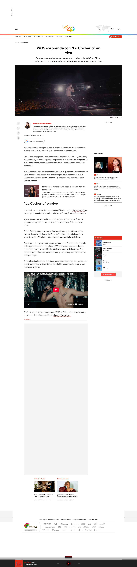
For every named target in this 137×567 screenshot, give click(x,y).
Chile (112, 29)
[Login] (119, 28)
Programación (38, 36)
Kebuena (100, 526)
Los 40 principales (56, 524)
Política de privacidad (53, 519)
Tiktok (57, 506)
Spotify (75, 506)
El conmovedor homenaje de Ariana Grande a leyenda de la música (106, 178)
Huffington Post (49, 526)
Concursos (68, 36)
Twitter (18, 128)
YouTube (64, 506)
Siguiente (79, 563)
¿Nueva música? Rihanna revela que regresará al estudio (67, 495)
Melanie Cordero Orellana (42, 123)
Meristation (97, 529)
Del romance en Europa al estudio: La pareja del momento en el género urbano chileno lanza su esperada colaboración (107, 198)
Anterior (58, 563)
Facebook (18, 123)
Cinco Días (72, 526)
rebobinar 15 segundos (62, 563)
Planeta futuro (93, 526)
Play (68, 563)
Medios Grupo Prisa (30, 530)
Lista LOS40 (27, 36)
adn (95, 524)
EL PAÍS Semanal (86, 526)
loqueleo (88, 529)
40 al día (18, 36)
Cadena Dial (79, 526)
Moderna (55, 529)
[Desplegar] (68, 557)
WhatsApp (18, 133)
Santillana (65, 524)
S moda (80, 529)
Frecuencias (49, 36)
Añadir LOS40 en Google (36, 141)
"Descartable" (78, 210)
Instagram (61, 506)
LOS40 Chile (68, 28)
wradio (65, 526)
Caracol (101, 524)
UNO (60, 526)
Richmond (46, 529)
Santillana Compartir (74, 524)
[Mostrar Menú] (17, 29)
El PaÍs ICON (72, 529)
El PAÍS (47, 524)
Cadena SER (83, 524)
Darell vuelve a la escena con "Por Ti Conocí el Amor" (43, 495)
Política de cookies (66, 519)
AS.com (88, 524)
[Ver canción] (99, 243)
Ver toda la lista (107, 274)
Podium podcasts (64, 529)
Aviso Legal (42, 519)
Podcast (59, 36)
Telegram (18, 138)
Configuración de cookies (79, 519)
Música (26, 42)
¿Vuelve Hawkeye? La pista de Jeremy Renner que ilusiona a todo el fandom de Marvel (107, 187)
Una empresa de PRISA (30, 525)
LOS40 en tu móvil (93, 519)
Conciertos (27, 319)
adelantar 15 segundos (74, 563)
